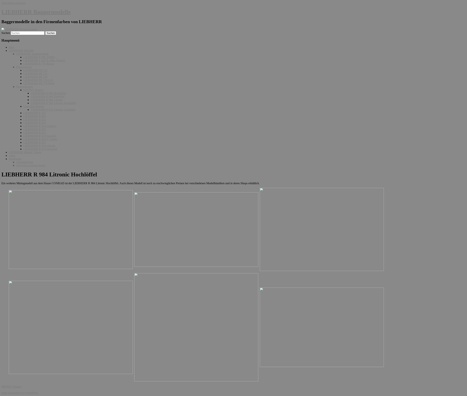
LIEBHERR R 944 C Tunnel (40, 139)
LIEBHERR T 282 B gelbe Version (44, 60)
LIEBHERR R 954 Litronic (39, 145)
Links (12, 155)
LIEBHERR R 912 (34, 119)
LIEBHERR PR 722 (35, 70)
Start (11, 47)
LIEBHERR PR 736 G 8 (38, 80)
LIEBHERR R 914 (34, 122)
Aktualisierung (24, 162)
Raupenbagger (24, 86)
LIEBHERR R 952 (34, 142)
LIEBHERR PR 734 (35, 76)
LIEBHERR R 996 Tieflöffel (47, 96)
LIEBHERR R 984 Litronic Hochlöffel (53, 103)
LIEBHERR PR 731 (35, 73)
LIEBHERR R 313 (34, 112)
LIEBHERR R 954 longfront (40, 149)
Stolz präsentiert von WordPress (19, 392)
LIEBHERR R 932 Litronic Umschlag (53, 109)
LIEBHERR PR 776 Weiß (38, 83)
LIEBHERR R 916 (34, 129)
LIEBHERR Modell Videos (25, 152)
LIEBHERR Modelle (21, 50)
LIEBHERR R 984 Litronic (47, 99)
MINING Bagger (33, 89)
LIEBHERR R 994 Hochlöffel (48, 93)
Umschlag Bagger (33, 106)
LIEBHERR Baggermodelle (36, 12)
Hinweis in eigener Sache (30, 165)
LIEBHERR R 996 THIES (39, 57)
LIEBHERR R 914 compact (39, 126)
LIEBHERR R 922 (34, 132)
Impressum (15, 158)
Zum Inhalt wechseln (13, 3)
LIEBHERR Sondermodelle (32, 53)
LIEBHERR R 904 (34, 116)
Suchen (5, 32)
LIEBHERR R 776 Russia (38, 63)
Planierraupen (24, 67)
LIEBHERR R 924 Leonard (39, 135)
